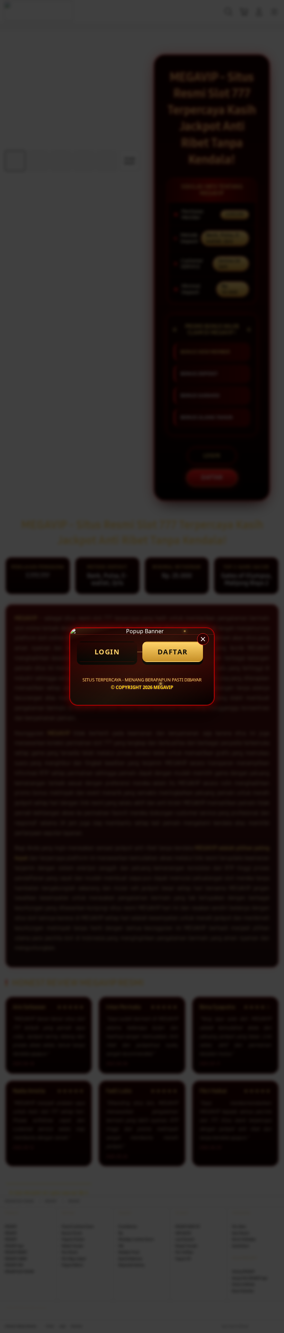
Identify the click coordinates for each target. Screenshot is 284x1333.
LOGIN (107, 651)
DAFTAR (173, 651)
